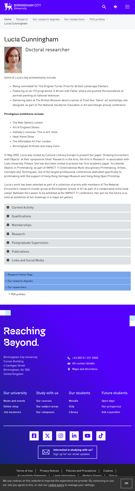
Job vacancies (12, 412)
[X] (47, 435)
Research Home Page (20, 274)
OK (126, 483)
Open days (108, 401)
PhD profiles (97, 19)
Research (22, 19)
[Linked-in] (74, 435)
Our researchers (74, 19)
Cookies (108, 471)
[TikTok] (100, 435)
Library (73, 412)
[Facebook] (34, 435)
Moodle (73, 401)
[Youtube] (87, 435)
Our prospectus (111, 406)
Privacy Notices (49, 471)
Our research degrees (46, 19)
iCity (71, 406)
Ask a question (111, 412)
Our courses (44, 401)
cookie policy (56, 485)
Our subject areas (47, 406)
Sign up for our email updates (73, 452)
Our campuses (45, 412)
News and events (14, 401)
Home (7, 19)
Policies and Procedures (81, 471)
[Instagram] (60, 435)
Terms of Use (24, 471)
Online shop (11, 406)
